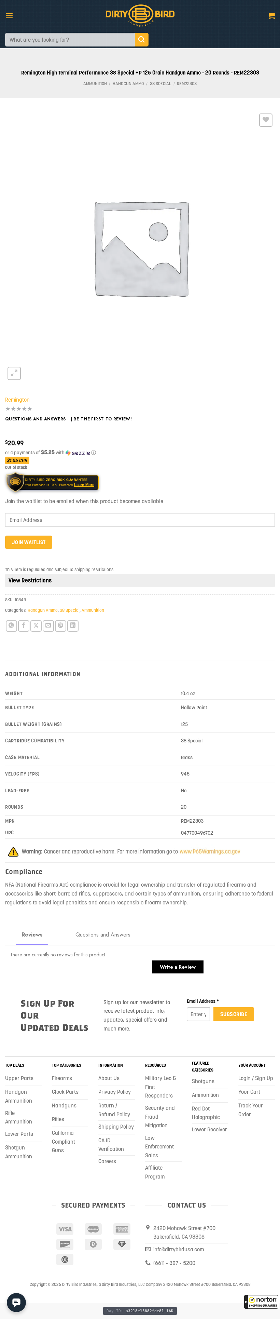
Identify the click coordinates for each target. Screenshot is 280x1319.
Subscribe (233, 1014)
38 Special (160, 83)
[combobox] (70, 39)
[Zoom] (14, 373)
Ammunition (95, 83)
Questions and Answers (35, 419)
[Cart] (271, 15)
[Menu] (9, 15)
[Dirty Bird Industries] (140, 15)
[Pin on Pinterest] (60, 626)
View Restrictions (30, 580)
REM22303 (187, 83)
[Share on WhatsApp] (11, 626)
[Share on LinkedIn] (73, 626)
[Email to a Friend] (48, 626)
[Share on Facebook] (23, 626)
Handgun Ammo (128, 83)
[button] (261, 1302)
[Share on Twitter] (36, 626)
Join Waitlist (29, 542)
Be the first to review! (102, 419)
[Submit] (142, 39)
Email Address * (203, 1001)
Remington (17, 399)
